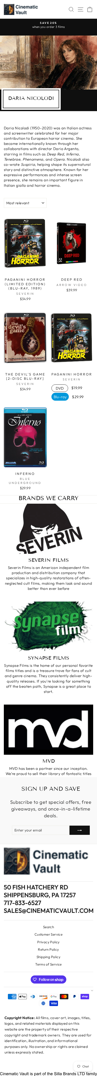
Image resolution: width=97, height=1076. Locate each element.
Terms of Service (48, 964)
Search (48, 927)
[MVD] (48, 730)
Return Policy (48, 949)
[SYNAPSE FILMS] (48, 627)
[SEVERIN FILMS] (48, 529)
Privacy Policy (48, 942)
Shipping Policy (48, 957)
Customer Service (49, 934)
